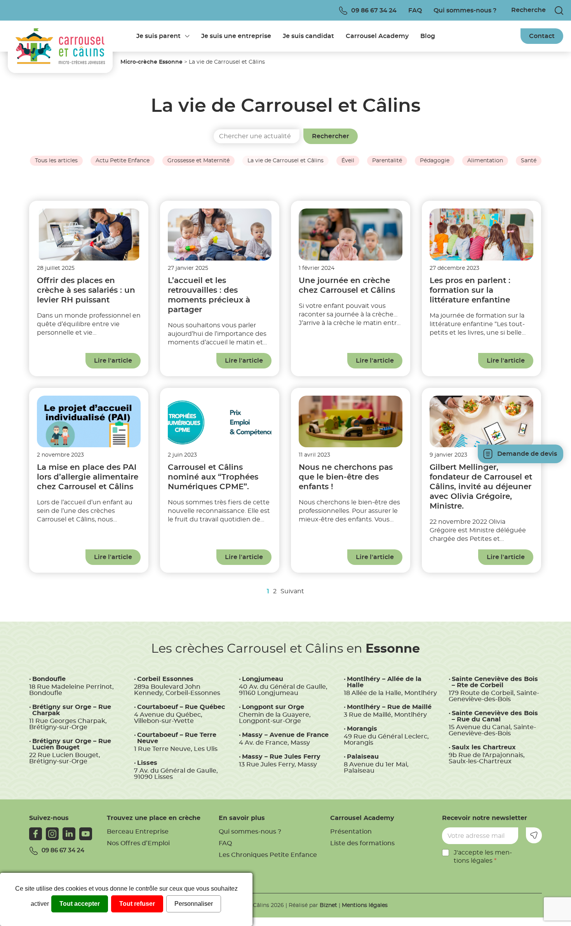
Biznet (328, 905)
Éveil (347, 160)
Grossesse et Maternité (198, 160)
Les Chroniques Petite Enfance (268, 855)
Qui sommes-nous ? (464, 10)
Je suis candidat (308, 36)
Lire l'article (113, 361)
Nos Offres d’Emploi (138, 843)
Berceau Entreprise (138, 832)
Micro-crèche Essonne (151, 62)
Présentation (351, 832)
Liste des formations (362, 843)
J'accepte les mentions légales (483, 857)
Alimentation (485, 160)
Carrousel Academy (377, 36)
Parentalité (387, 160)
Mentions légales (365, 905)
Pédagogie (434, 160)
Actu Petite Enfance (123, 160)
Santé (528, 160)
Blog (427, 36)
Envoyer (534, 835)
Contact (542, 36)
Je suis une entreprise (236, 36)
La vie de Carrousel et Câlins (285, 160)
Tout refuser (137, 903)
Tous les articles (56, 160)
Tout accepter (79, 903)
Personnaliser (193, 903)
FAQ (415, 10)
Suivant (292, 591)
